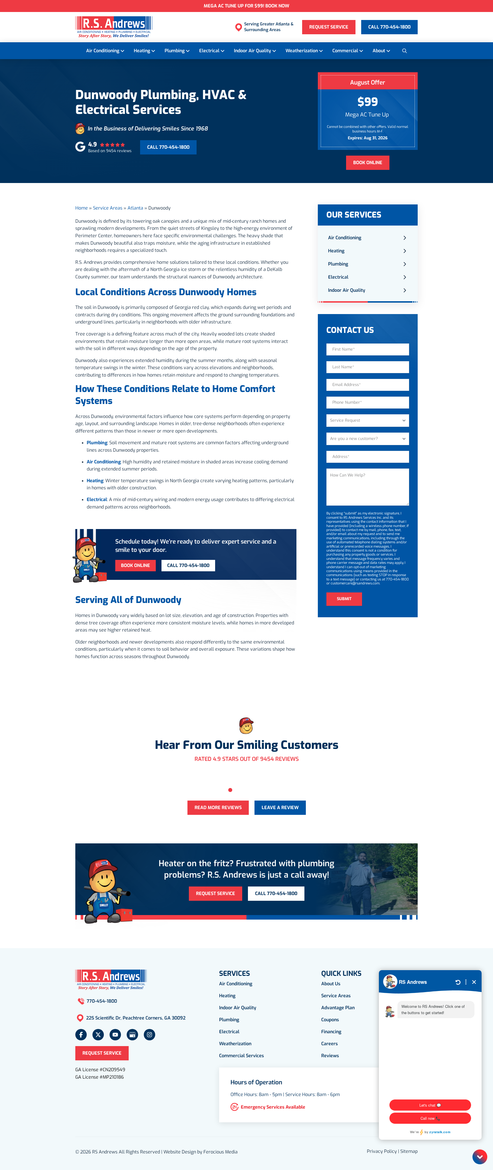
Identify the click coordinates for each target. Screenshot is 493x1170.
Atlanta (135, 208)
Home (81, 208)
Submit (344, 599)
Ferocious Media (220, 1152)
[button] (404, 50)
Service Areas (107, 208)
